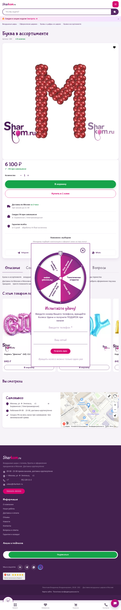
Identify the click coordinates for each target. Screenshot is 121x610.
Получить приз (60, 351)
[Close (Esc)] (82, 250)
